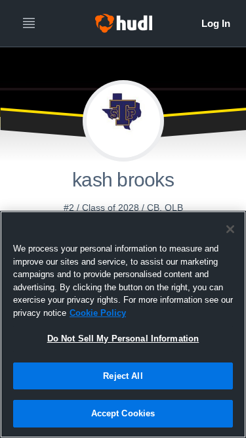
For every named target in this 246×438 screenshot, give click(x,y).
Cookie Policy (98, 313)
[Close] (230, 229)
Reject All (122, 376)
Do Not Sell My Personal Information (123, 338)
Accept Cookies (123, 413)
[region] (123, 324)
